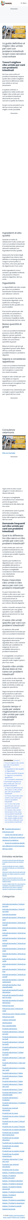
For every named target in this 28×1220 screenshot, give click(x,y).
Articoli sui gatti (8, 1017)
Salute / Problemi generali (12, 1184)
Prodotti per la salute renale (13, 1151)
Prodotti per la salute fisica (12, 1143)
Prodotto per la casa (10, 1170)
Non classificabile (9, 1026)
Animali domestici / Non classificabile (11, 986)
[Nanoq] (6, 3)
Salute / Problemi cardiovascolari (9, 1177)
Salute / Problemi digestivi (12, 1181)
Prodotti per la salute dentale (13, 1129)
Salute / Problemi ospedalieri (13, 1200)
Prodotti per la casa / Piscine (13, 1126)
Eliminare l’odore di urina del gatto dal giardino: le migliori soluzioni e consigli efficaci (13, 874)
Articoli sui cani (8, 1006)
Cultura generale (9, 1020)
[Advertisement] (14, 16)
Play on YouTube (8, 453)
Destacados (7, 1023)
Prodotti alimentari (9, 1029)
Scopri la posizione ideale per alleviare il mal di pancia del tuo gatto (13, 846)
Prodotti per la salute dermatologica (10, 1133)
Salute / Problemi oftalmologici (9, 1196)
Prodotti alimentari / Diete (12, 1081)
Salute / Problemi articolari (12, 1173)
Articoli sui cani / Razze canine (14, 1014)
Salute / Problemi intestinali (13, 1192)
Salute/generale (8, 1209)
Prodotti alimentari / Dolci (12, 1089)
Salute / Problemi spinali (11, 1206)
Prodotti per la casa (10, 1113)
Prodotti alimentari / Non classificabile (12, 1093)
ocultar (17, 760)
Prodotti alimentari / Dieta (12, 1073)
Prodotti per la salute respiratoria (10, 1155)
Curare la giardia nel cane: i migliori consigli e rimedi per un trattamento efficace (13, 868)
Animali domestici (9, 914)
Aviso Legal (7, 1217)
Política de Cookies (18, 1217)
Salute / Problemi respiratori (13, 1203)
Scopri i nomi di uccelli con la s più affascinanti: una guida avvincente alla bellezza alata (14, 879)
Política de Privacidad (16, 1215)
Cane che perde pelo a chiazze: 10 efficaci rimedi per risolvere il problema (13, 837)
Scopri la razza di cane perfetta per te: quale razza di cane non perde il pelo (13, 862)
